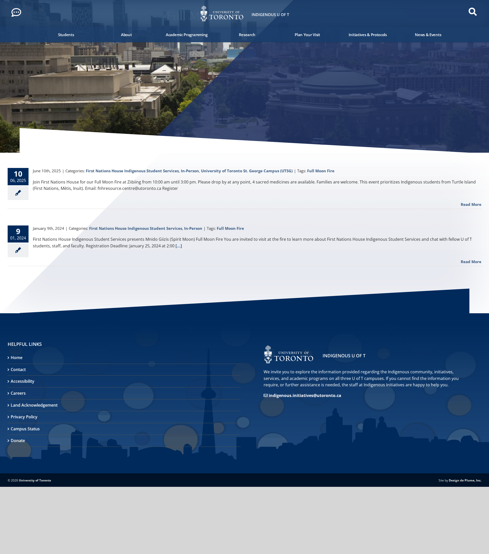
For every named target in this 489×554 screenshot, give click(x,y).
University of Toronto (35, 480)
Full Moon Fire (320, 170)
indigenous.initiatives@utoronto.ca (305, 395)
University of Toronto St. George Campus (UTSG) (247, 170)
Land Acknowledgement (34, 405)
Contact (18, 369)
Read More (471, 204)
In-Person (190, 170)
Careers (18, 393)
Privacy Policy (24, 417)
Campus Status (25, 429)
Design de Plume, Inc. (465, 480)
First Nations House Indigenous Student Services (132, 170)
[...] (178, 246)
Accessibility (22, 381)
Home (16, 357)
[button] (17, 13)
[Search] (32, 34)
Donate (18, 440)
